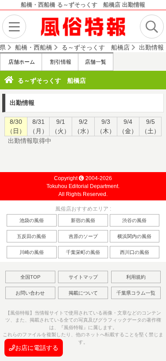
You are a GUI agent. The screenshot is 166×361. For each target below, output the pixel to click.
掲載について (83, 293)
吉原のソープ (83, 236)
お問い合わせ (30, 293)
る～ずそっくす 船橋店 (52, 80)
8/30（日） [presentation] (16, 126)
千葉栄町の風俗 (83, 252)
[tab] (15, 126)
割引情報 (60, 62)
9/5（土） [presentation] (150, 126)
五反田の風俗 (31, 236)
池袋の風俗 (31, 220)
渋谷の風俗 (134, 220)
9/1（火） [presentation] (60, 126)
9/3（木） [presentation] (106, 126)
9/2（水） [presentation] (83, 126)
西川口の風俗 (134, 252)
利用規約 (136, 277)
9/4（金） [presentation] (128, 126)
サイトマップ (83, 277)
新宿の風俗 (83, 220)
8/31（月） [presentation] (38, 126)
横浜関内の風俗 (134, 236)
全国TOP (30, 277)
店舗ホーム (21, 62)
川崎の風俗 (31, 252)
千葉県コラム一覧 (135, 293)
